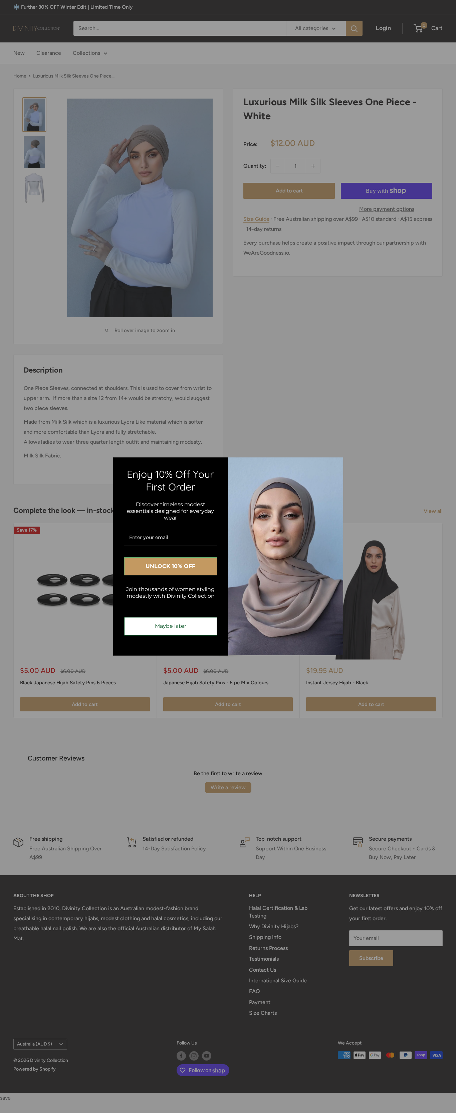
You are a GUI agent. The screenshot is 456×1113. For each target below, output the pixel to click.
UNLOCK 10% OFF (170, 566)
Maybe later (170, 626)
